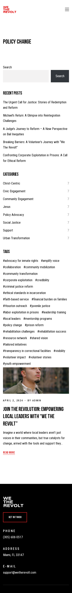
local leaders (13, 319)
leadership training (54, 312)
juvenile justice (41, 306)
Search (7, 67)
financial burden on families (50, 299)
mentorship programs (38, 319)
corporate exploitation (18, 280)
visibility (60, 351)
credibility (43, 280)
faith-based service (17, 299)
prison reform (35, 325)
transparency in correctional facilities (28, 351)
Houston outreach (16, 306)
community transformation (21, 274)
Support (8, 230)
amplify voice (51, 261)
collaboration (13, 267)
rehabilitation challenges (20, 331)
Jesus (6, 207)
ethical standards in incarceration (25, 293)
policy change (13, 325)
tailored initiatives (16, 344)
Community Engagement (18, 199)
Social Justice (12, 222)
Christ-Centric (11, 183)
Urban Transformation (16, 238)
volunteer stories (40, 357)
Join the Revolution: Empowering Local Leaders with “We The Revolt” (33, 416)
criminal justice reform (19, 286)
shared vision (40, 338)
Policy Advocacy (13, 215)
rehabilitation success (52, 331)
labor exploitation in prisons (22, 312)
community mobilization (40, 267)
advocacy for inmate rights (21, 261)
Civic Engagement (14, 191)
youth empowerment (18, 364)
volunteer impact (15, 357)
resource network (16, 338)
